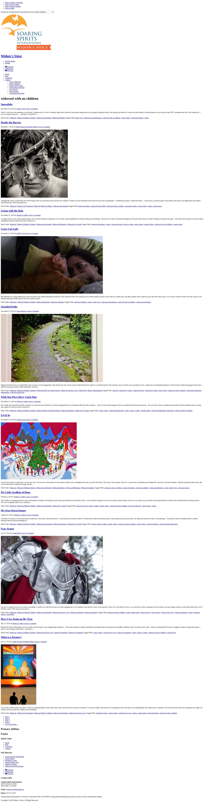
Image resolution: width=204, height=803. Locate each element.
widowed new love (167, 612)
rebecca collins (128, 224)
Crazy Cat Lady (9, 229)
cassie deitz (10, 614)
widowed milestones (98, 224)
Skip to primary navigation (14, 3)
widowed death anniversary (168, 524)
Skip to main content (12, 4)
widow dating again (132, 612)
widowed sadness (152, 524)
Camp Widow (9, 758)
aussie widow (138, 224)
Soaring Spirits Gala (12, 762)
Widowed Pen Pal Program (14, 766)
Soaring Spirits (10, 61)
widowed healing (84, 206)
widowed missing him (116, 411)
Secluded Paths (9, 306)
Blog (6, 745)
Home (7, 743)
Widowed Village (11, 764)
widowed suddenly (80, 302)
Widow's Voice (11, 56)
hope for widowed (134, 506)
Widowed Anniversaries (44, 524)
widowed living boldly (98, 206)
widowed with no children (111, 118)
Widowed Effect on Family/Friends (48, 390)
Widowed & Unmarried (25, 206)
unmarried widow (131, 206)
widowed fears (145, 612)
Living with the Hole (12, 210)
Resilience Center (11, 760)
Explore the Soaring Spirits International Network (17, 12)
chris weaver (163, 390)
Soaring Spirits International (14, 757)
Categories (8, 746)
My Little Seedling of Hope (15, 492)
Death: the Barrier (11, 122)
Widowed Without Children (26, 118)
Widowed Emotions (67, 411)
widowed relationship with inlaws (162, 411)
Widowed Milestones (59, 224)
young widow (125, 118)
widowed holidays (137, 118)
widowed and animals (143, 302)
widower (115, 390)
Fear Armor (7, 528)
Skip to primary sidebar (13, 6)
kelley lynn (79, 118)
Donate (7, 63)
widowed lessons (153, 713)
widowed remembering (109, 302)
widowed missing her (17, 392)
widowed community (124, 633)
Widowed (13, 118)
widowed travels (138, 390)
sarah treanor (157, 206)
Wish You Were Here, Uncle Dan (19, 397)
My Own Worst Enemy (13, 510)
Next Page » (11, 724)
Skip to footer (9, 8)
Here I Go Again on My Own (16, 619)
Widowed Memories (43, 302)
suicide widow (149, 224)
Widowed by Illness (85, 390)
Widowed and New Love (69, 390)
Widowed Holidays (58, 118)
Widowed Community (75, 633)
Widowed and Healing (44, 118)
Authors (8, 748)
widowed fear (171, 633)
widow (146, 118)
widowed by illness (151, 390)
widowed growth (117, 224)
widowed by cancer (125, 390)
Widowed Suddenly (57, 302)
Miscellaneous (97, 390)
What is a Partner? (11, 637)
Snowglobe (7, 104)
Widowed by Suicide (74, 224)
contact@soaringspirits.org (15, 789)
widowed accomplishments (93, 118)
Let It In (5, 415)
